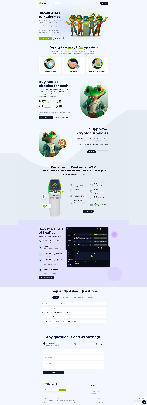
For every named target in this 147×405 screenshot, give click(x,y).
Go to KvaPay (58, 38)
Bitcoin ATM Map (46, 38)
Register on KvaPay (98, 204)
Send (53, 372)
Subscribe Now (62, 389)
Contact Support (102, 151)
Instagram (101, 344)
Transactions (93, 393)
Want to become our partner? (97, 391)
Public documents (74, 3)
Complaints (65, 297)
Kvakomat (46, 398)
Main (57, 3)
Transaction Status (78, 297)
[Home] (44, 3)
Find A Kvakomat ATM (45, 117)
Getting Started (88, 211)
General (56, 297)
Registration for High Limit (62, 117)
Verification (90, 297)
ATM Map (64, 3)
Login (105, 3)
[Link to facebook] (99, 402)
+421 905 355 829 (50, 343)
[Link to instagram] (102, 402)
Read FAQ (91, 151)
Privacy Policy (46, 402)
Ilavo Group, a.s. (59, 398)
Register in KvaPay (47, 277)
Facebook (79, 344)
